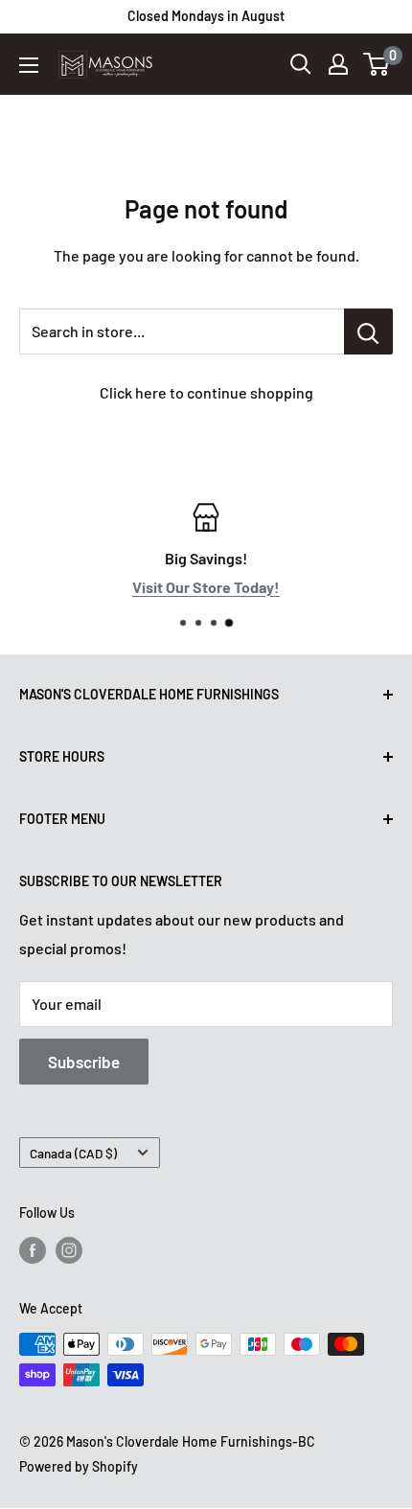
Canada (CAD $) (73, 1153)
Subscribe (84, 1061)
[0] (377, 64)
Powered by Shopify (78, 1466)
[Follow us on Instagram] (69, 1250)
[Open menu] (28, 65)
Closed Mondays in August (206, 16)
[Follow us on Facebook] (32, 1250)
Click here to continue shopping (206, 392)
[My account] (338, 64)
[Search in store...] (368, 331)
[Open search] (300, 64)
